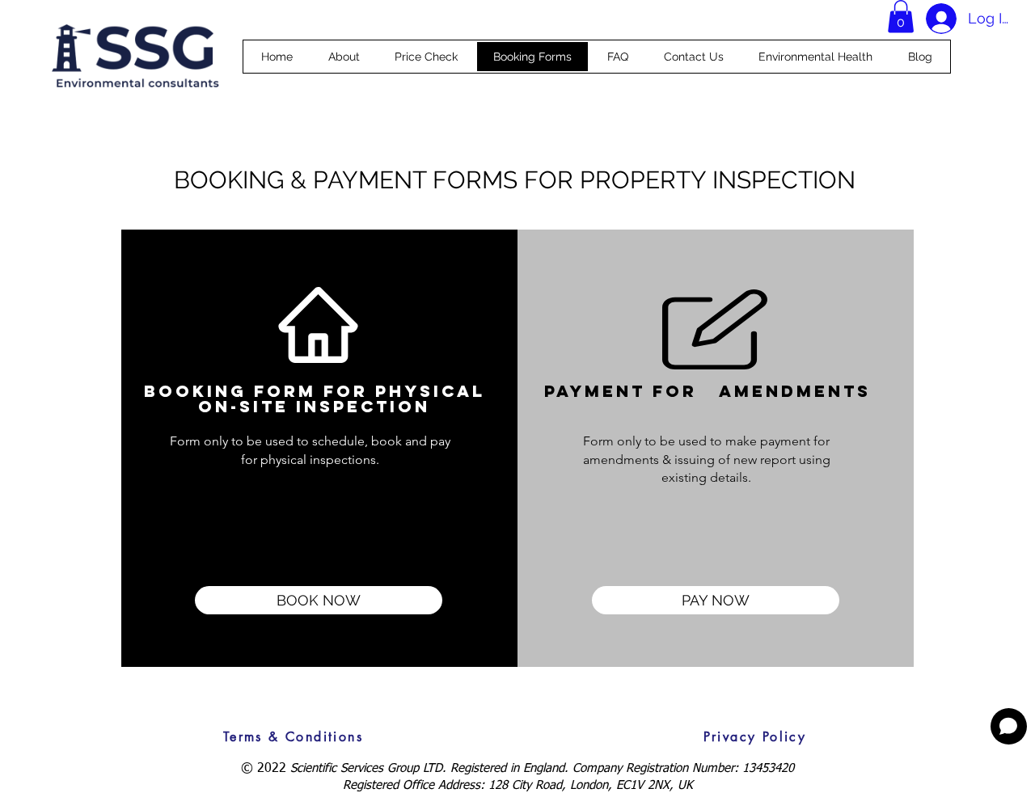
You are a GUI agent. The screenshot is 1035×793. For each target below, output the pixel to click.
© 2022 (265, 768)
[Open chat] (1009, 726)
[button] (901, 16)
